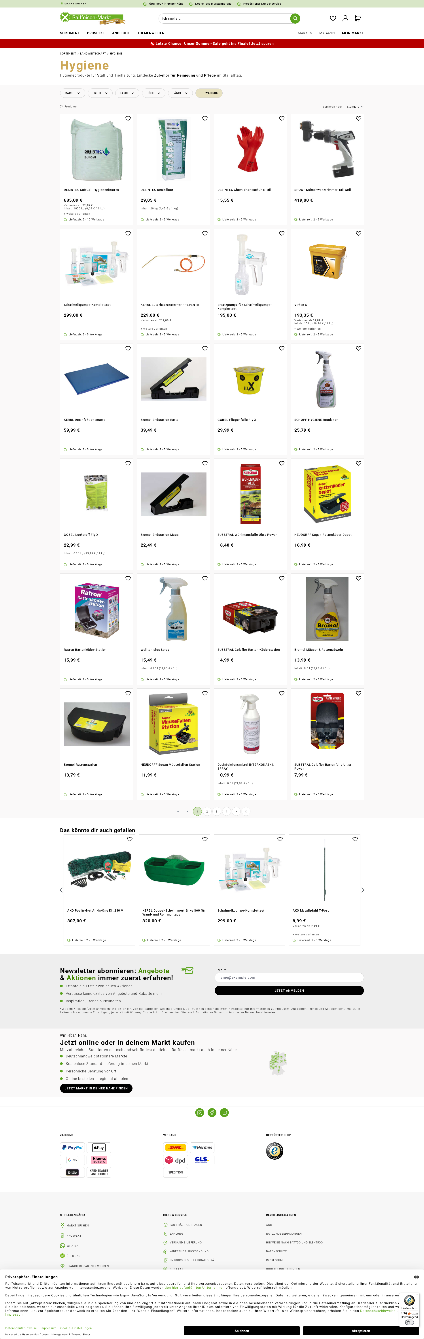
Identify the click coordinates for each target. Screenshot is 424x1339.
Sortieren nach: (333, 106)
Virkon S (300, 305)
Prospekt (74, 1235)
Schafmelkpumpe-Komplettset (87, 305)
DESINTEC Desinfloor (157, 190)
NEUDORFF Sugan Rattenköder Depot (323, 534)
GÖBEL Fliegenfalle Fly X (237, 419)
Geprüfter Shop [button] (278, 1135)
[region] (212, 890)
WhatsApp (75, 1245)
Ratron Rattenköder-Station (85, 649)
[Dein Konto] (345, 18)
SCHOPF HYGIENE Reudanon (316, 419)
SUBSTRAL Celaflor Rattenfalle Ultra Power (322, 766)
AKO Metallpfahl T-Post (311, 910)
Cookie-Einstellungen (283, 1269)
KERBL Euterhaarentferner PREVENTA (170, 305)
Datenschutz (276, 1251)
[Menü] (417, 1295)
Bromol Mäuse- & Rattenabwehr (318, 649)
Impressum (274, 1260)
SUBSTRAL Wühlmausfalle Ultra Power (247, 534)
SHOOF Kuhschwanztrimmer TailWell (322, 190)
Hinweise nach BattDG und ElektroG (294, 1242)
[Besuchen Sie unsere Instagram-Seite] (199, 1112)
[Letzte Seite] (246, 811)
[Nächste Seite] (236, 811)
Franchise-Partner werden (88, 1266)
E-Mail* (220, 970)
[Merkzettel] (333, 18)
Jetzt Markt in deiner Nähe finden (96, 1088)
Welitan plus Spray (155, 649)
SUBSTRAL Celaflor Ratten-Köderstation (249, 649)
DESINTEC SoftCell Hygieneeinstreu (91, 190)
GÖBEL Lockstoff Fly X (81, 534)
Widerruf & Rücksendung (189, 1251)
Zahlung (176, 1233)
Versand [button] (169, 1135)
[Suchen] (295, 18)
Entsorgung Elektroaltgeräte (194, 1260)
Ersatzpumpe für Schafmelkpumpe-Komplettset (245, 306)
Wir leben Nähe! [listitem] (72, 1215)
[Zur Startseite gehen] (96, 18)
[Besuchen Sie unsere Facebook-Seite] (212, 1112)
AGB (269, 1224)
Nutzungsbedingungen (284, 1233)
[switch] (409, 1322)
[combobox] (229, 18)
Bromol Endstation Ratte (160, 419)
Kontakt (176, 1269)
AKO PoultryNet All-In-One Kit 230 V (95, 910)
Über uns (74, 1256)
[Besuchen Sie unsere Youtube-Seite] (224, 1112)
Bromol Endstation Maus (159, 534)
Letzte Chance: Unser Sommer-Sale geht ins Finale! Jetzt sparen (215, 43)
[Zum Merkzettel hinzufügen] (128, 118)
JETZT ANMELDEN (289, 990)
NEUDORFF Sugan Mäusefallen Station (170, 764)
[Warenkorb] (358, 18)
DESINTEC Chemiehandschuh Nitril (244, 190)
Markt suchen (78, 1225)
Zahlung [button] (66, 1135)
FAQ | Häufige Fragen (186, 1224)
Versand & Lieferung (186, 1242)
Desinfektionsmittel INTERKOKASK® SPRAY (246, 766)
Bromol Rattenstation (80, 764)
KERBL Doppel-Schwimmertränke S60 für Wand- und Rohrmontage (173, 912)
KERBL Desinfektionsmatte (85, 419)
